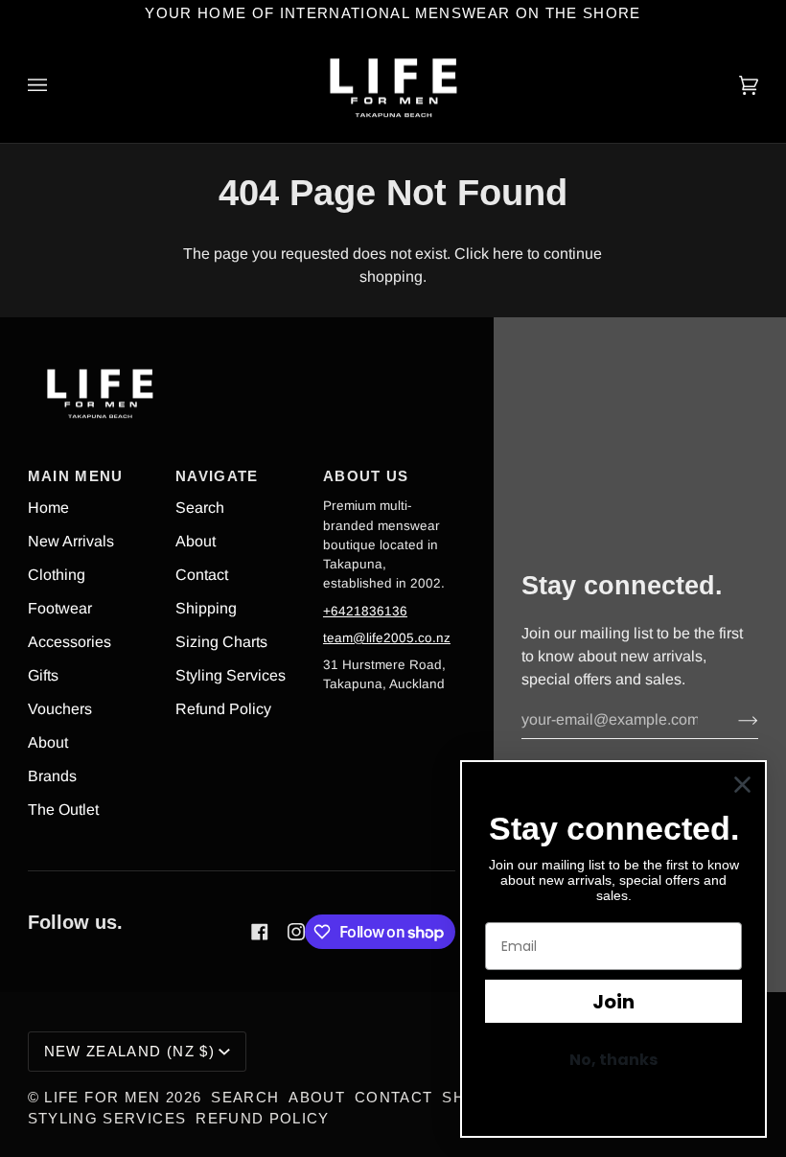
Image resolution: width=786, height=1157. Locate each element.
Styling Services (230, 675)
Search (199, 507)
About (48, 742)
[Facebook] (259, 931)
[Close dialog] (742, 784)
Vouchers (60, 709)
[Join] (732, 720)
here (508, 253)
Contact (201, 575)
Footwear (60, 608)
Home (48, 507)
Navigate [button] (217, 476)
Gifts (43, 675)
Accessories (69, 642)
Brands (52, 776)
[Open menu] (56, 86)
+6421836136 (365, 611)
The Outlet (63, 809)
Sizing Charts (221, 642)
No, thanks (613, 1060)
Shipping (206, 608)
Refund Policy (223, 709)
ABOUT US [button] (366, 476)
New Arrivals (71, 541)
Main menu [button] (76, 476)
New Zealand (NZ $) (129, 1051)
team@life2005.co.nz (387, 638)
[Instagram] (296, 931)
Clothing (56, 575)
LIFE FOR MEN (102, 1097)
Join (613, 1001)
